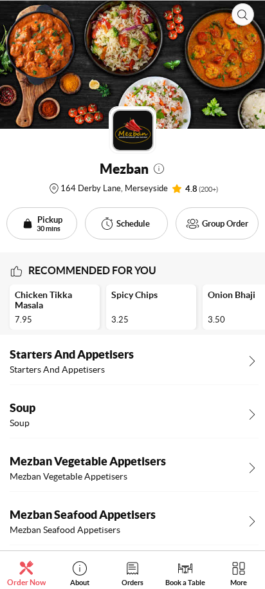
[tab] (26, 573)
